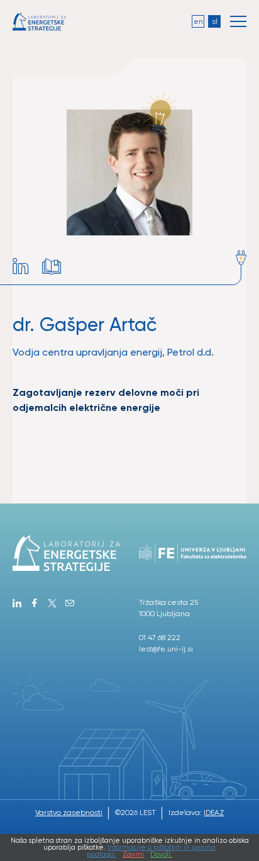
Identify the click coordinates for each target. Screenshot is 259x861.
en (198, 21)
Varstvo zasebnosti (68, 812)
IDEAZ (214, 812)
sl (215, 21)
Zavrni (133, 854)
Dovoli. (161, 854)
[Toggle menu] (238, 21)
